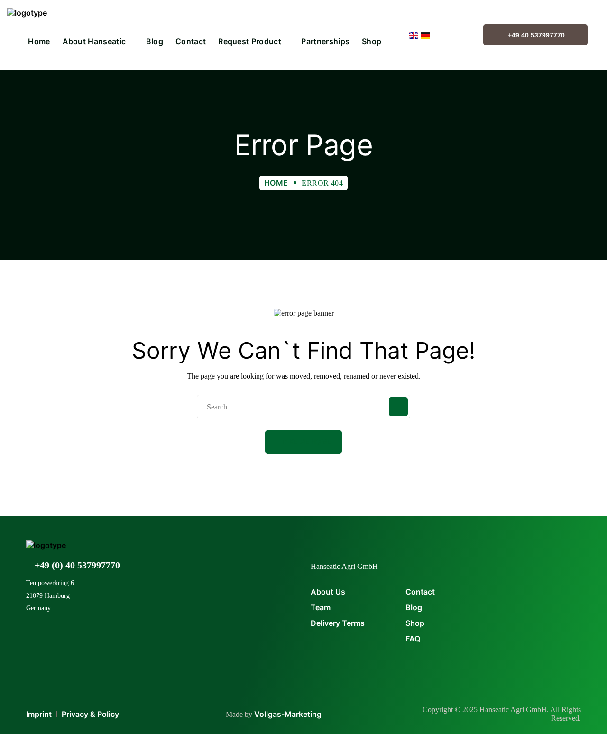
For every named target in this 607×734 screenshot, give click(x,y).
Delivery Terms (338, 623)
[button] (303, 442)
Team (321, 607)
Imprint (39, 714)
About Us (328, 591)
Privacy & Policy (90, 714)
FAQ (412, 638)
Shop (414, 623)
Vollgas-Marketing (288, 714)
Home (276, 182)
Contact (420, 591)
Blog (413, 607)
